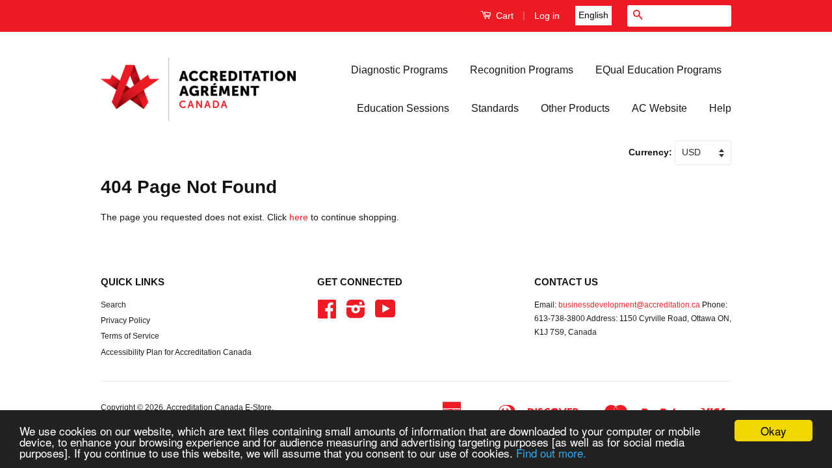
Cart (503, 15)
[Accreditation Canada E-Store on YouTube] (385, 313)
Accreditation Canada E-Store (219, 407)
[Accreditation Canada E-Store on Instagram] (356, 313)
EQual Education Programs (658, 69)
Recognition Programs (521, 69)
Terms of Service (130, 336)
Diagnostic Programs (399, 69)
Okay (773, 430)
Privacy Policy (125, 320)
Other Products (575, 108)
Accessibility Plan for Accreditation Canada (176, 352)
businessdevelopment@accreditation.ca (629, 304)
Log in (547, 15)
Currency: (652, 152)
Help (720, 108)
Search (113, 304)
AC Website (659, 108)
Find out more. (551, 453)
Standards (495, 108)
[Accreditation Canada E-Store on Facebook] (327, 313)
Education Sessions (403, 108)
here (298, 217)
